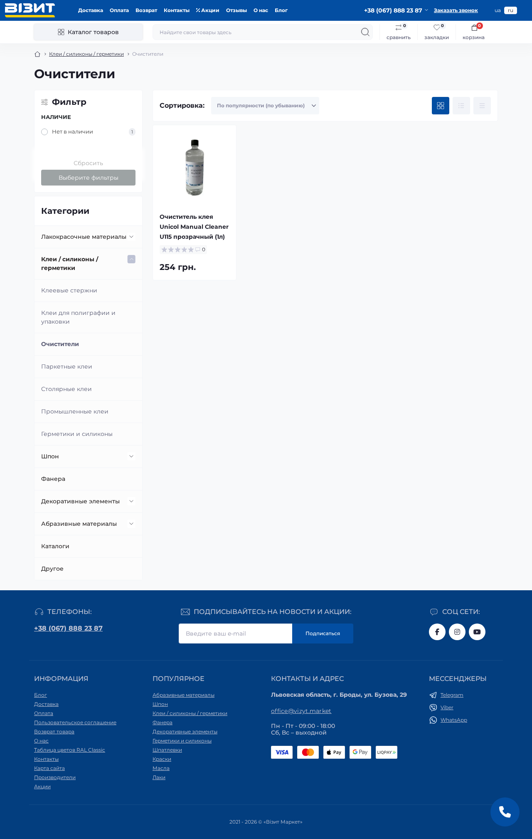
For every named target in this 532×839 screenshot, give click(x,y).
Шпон (50, 456)
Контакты (177, 10)
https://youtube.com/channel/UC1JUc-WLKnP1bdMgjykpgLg (477, 632)
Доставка (90, 10)
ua (498, 10)
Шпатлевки (167, 750)
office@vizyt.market (301, 711)
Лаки (159, 777)
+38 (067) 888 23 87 (68, 628)
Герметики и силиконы (77, 434)
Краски (162, 759)
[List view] (461, 105)
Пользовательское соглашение (75, 722)
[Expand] (131, 237)
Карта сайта (49, 768)
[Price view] (482, 105)
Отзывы (236, 10)
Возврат (146, 10)
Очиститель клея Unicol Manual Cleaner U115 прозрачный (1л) (194, 226)
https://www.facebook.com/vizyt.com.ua (437, 632)
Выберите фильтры (88, 177)
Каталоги (55, 546)
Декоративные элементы (80, 501)
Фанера (53, 479)
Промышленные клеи (74, 411)
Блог (281, 10)
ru (510, 10)
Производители (55, 777)
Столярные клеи (66, 389)
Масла (161, 768)
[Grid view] (440, 105)
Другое (52, 568)
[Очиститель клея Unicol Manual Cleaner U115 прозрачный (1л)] (194, 167)
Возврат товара (54, 731)
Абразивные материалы (79, 523)
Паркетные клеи (66, 366)
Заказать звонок (456, 10)
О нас (261, 10)
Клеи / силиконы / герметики (86, 54)
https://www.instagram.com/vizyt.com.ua (457, 632)
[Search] (365, 32)
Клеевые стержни (69, 290)
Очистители (60, 344)
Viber (447, 707)
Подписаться (322, 633)
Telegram (452, 695)
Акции (209, 10)
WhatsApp (454, 720)
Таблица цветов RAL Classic (69, 750)
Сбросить (88, 163)
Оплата (119, 10)
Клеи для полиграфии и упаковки (78, 317)
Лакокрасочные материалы (83, 236)
